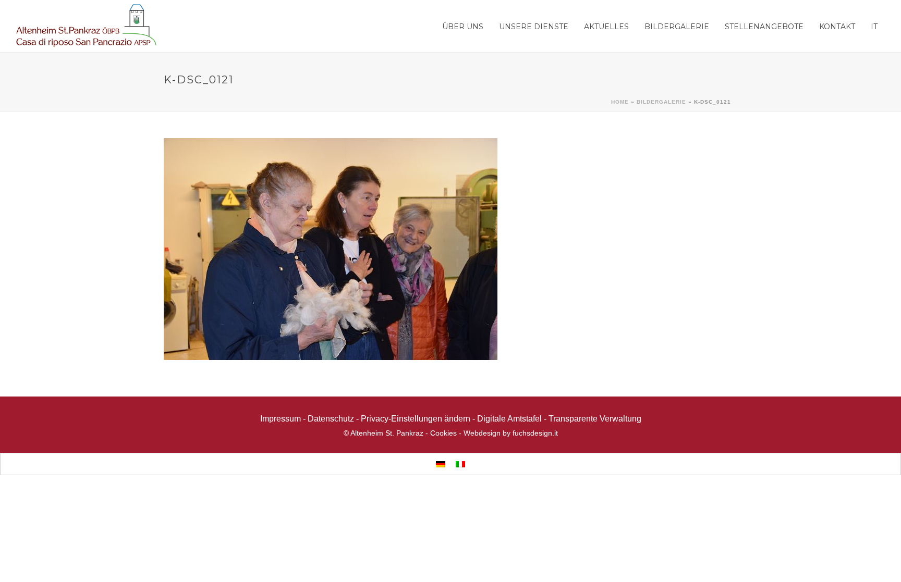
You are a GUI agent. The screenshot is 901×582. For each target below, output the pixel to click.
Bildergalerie (676, 26)
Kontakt (837, 26)
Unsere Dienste (533, 26)
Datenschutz (331, 418)
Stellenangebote (764, 26)
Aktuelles (606, 26)
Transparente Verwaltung (595, 418)
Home (620, 102)
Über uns (462, 26)
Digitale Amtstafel (509, 418)
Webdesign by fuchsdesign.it (511, 433)
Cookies (443, 433)
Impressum (280, 418)
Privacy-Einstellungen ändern (415, 418)
